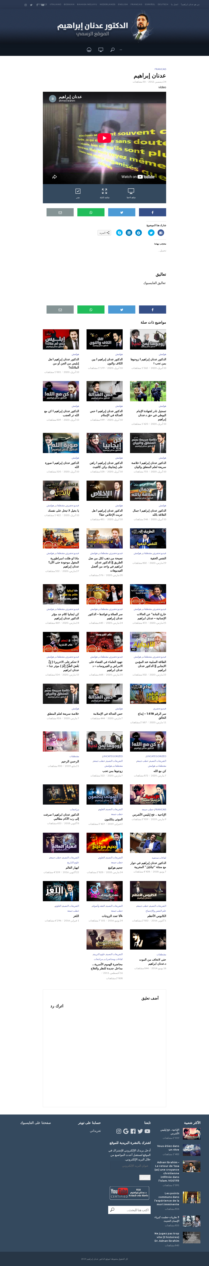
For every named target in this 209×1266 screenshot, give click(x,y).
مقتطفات (60, 505)
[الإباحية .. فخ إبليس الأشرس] (191, 1134)
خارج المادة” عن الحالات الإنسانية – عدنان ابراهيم (151, 616)
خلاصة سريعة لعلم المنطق (63, 713)
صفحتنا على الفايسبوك (35, 1123)
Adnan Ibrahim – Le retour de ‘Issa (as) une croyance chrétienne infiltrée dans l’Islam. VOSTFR (167, 1171)
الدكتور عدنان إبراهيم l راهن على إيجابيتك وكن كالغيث (106, 465)
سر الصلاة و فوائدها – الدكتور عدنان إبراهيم (105, 616)
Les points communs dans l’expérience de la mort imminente (166, 1199)
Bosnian (69, 4)
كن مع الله (159, 771)
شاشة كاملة (104, 197)
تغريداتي (95, 1130)
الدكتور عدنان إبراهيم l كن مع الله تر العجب (61, 413)
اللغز (76, 916)
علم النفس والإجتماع (156, 910)
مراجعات (74, 809)
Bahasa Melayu (87, 4)
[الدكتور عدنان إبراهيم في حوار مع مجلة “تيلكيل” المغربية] (148, 843)
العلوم (102, 809)
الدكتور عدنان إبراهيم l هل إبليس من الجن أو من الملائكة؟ (63, 363)
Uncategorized (156, 756)
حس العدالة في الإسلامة (107, 713)
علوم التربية (99, 954)
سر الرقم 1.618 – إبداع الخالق (152, 716)
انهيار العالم (72, 867)
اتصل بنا (174, 4)
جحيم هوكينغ (115, 867)
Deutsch (163, 4)
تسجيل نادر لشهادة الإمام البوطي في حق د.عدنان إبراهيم (151, 415)
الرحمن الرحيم (70, 761)
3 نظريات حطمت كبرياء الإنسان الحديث (167, 1219)
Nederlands (107, 4)
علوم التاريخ (73, 862)
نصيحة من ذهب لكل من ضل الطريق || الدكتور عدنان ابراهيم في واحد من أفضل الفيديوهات (105, 564)
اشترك (145, 1177)
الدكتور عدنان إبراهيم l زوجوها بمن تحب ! (148, 361)
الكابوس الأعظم (156, 916)
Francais (136, 4)
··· (121, 49)
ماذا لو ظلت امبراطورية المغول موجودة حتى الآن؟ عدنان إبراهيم (63, 562)
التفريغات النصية (158, 760)
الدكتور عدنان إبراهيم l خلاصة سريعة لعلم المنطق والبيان (148, 465)
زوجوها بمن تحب (112, 771)
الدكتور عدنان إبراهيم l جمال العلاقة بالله (149, 512)
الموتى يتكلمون (113, 819)
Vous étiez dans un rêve (168, 1147)
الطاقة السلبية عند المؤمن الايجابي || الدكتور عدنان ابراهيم (150, 666)
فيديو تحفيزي (72, 505)
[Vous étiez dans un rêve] (191, 1150)
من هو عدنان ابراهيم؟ (190, 4)
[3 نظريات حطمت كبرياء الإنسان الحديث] (191, 1221)
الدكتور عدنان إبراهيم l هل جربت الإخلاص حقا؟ (107, 512)
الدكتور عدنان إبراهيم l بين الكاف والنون (107, 361)
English (123, 4)
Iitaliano (55, 4)
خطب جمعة (142, 760)
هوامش (162, 354)
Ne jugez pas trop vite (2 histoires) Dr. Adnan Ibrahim (167, 1237)
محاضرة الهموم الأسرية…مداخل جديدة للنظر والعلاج (106, 966)
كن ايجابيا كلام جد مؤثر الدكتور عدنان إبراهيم (65, 616)
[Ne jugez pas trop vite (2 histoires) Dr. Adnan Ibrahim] (191, 1237)
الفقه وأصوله (98, 905)
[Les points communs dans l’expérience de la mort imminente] (191, 1197)
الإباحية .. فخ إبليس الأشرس (149, 814)
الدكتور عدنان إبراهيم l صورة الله (62, 465)
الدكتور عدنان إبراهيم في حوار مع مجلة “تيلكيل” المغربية (148, 865)
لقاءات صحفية (159, 857)
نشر (78, 197)
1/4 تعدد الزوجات (112, 916)
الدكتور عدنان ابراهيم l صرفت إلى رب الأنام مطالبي (61, 816)
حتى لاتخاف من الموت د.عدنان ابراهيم (152, 961)
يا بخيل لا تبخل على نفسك (63, 510)
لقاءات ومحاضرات (113, 959)
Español (150, 4)
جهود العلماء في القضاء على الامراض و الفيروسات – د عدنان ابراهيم (105, 666)
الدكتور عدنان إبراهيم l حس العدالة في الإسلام (106, 413)
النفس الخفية (158, 558)
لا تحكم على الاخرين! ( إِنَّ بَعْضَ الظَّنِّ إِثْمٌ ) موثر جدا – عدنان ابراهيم (63, 666)
